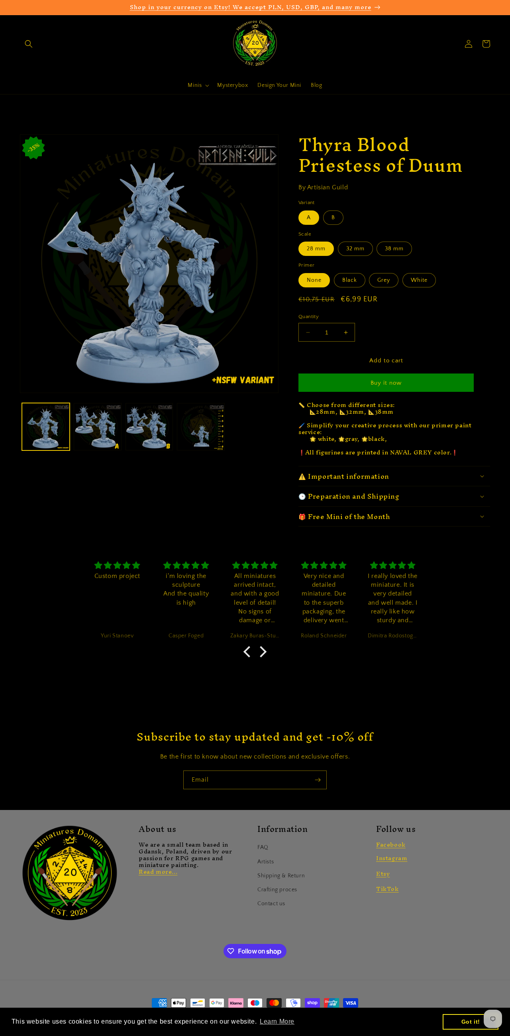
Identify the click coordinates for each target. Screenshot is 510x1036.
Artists (265, 862)
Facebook (391, 844)
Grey (383, 280)
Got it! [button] (470, 1021)
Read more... (158, 871)
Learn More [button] (277, 1021)
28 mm (316, 249)
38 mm (394, 249)
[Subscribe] (317, 780)
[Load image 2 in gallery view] (98, 427)
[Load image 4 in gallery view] (201, 427)
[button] (28, 44)
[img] (117, 566)
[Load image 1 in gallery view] (46, 427)
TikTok (387, 888)
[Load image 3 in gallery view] (149, 427)
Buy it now (386, 382)
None (314, 280)
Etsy (383, 873)
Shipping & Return (281, 876)
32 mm (355, 249)
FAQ (263, 847)
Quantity (308, 316)
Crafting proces (277, 890)
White (419, 280)
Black (349, 280)
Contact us (271, 903)
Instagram (391, 858)
